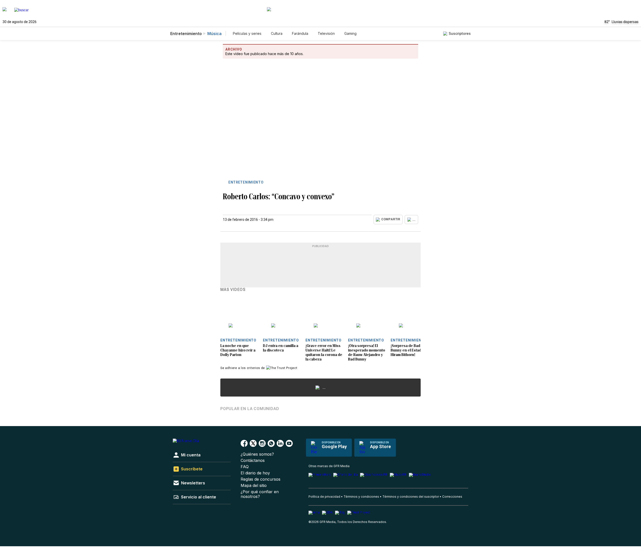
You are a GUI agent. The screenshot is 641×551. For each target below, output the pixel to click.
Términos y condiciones (361, 496)
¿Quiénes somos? (257, 454)
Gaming (350, 33)
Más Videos (233, 289)
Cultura (276, 33)
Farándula (300, 33)
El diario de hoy (255, 473)
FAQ (245, 466)
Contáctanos (253, 460)
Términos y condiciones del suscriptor (410, 496)
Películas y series (247, 33)
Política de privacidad (324, 496)
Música (214, 33)
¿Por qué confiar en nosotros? (260, 494)
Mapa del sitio (254, 485)
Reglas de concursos (260, 479)
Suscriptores (460, 33)
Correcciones (452, 496)
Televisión (326, 33)
